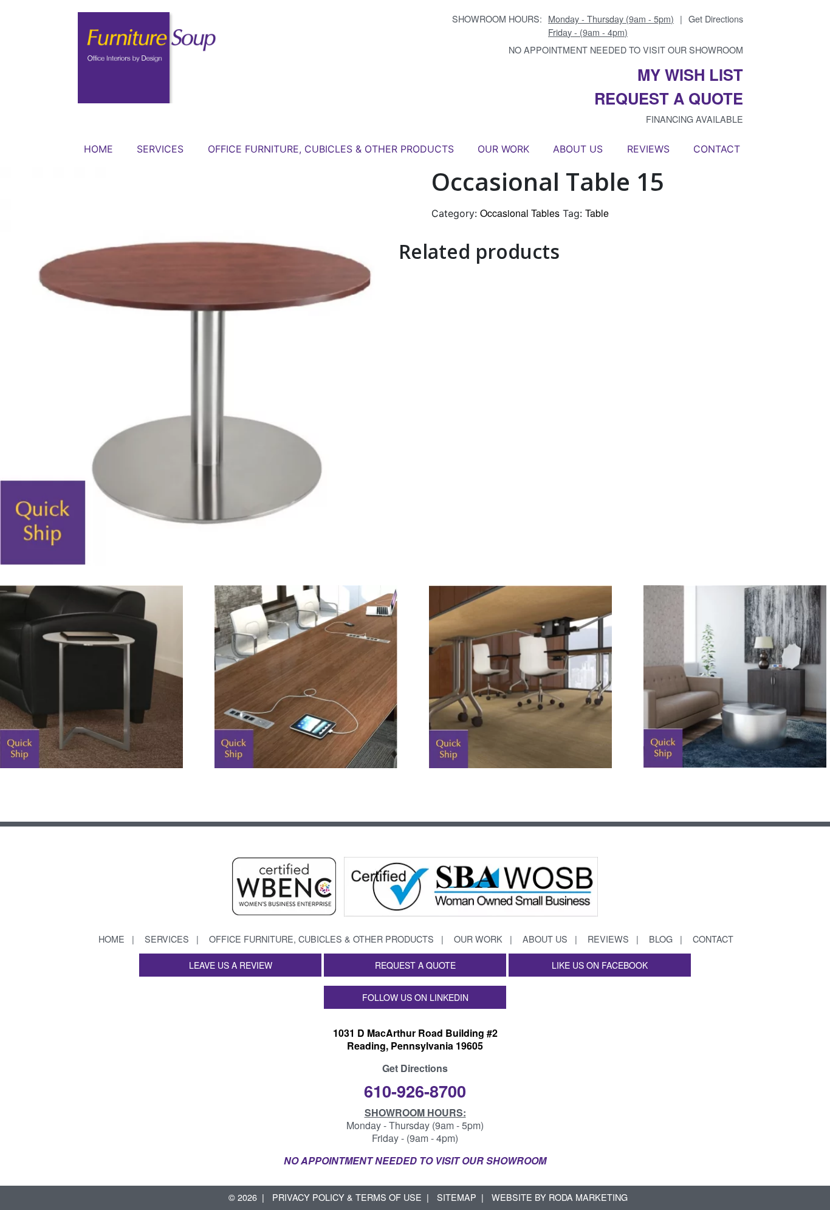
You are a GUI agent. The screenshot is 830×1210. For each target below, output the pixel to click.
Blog (661, 938)
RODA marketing (588, 1197)
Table (597, 213)
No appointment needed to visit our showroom (626, 49)
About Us (578, 149)
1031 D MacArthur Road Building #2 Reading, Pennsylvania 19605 (415, 1039)
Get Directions (715, 18)
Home (98, 149)
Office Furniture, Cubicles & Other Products (331, 149)
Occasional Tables (520, 213)
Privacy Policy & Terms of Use (347, 1197)
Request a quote (668, 98)
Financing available (694, 118)
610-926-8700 (415, 1090)
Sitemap (456, 1197)
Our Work (503, 149)
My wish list (690, 74)
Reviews (648, 149)
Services (160, 149)
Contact (716, 149)
